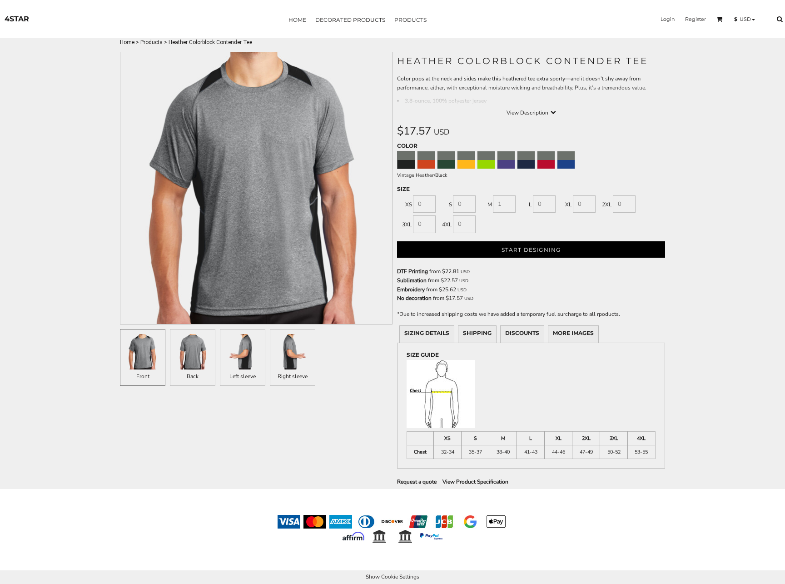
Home (127, 42)
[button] (719, 19)
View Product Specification (475, 481)
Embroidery (411, 289)
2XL (607, 204)
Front (142, 376)
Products (151, 42)
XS (408, 204)
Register (695, 19)
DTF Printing (412, 271)
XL (568, 204)
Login (668, 19)
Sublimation (412, 280)
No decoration (414, 298)
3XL (407, 224)
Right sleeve (293, 376)
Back (193, 376)
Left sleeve (242, 376)
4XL (447, 224)
